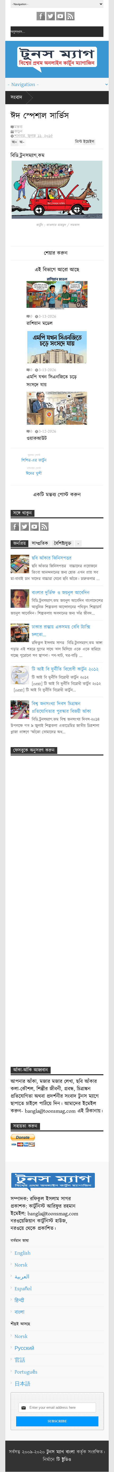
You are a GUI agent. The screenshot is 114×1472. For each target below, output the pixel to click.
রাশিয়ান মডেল (39, 323)
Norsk (21, 1265)
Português (26, 1372)
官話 (20, 1360)
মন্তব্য (18, 127)
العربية (22, 1276)
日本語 (22, 1384)
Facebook (41, 16)
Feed (70, 16)
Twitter (50, 16)
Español (23, 1288)
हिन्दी (19, 1300)
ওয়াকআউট (37, 438)
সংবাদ (16, 97)
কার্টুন (18, 131)
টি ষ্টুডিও (63, 1459)
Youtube (60, 16)
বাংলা (19, 1312)
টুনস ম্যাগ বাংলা (61, 1452)
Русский (24, 1348)
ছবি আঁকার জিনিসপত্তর (51, 558)
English (22, 1253)
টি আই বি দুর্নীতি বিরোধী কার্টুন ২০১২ (65, 669)
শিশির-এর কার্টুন (33, 460)
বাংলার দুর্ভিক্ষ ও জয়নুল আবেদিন (61, 593)
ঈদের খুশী (34, 474)
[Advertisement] (50, 838)
